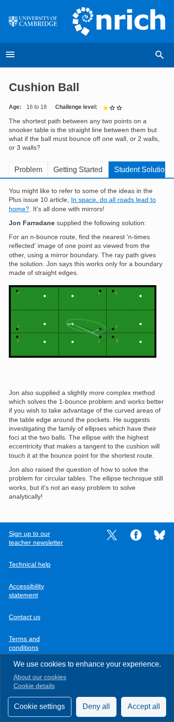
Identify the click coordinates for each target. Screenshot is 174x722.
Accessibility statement (26, 591)
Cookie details (34, 685)
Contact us (24, 617)
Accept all (144, 706)
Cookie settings (39, 706)
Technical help (30, 564)
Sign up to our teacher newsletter (36, 538)
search (159, 54)
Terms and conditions (24, 643)
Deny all (96, 706)
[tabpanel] (87, 344)
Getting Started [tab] (78, 170)
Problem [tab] (28, 170)
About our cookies (39, 677)
